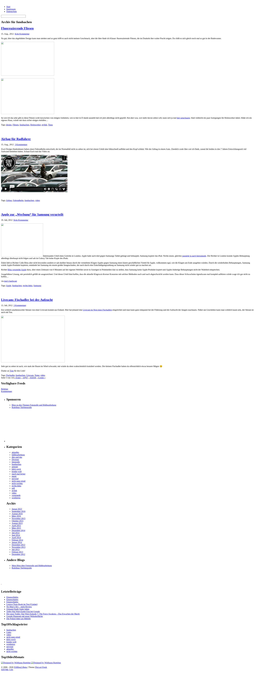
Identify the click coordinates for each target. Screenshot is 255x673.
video (37, 200)
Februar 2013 (17, 552)
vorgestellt (16, 495)
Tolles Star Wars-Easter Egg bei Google (23, 611)
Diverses (15, 459)
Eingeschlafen (12, 597)
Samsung (37, 285)
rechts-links (27, 285)
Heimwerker (35, 125)
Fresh (44, 667)
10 (31, 378)
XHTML (5, 669)
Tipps (50, 125)
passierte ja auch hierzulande (194, 256)
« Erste (17, 378)
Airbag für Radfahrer (16, 139)
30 (35, 378)
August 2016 (17, 514)
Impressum (11, 9)
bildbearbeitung (18, 455)
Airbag (9, 200)
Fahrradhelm (18, 200)
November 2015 (18, 518)
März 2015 (16, 528)
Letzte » (42, 378)
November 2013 (18, 547)
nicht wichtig (17, 483)
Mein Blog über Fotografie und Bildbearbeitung (32, 565)
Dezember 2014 (18, 530)
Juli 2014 (15, 533)
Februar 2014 (17, 540)
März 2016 (16, 516)
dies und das (17, 457)
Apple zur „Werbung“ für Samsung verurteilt (32, 214)
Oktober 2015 (17, 521)
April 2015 (16, 526)
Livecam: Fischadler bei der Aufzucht (27, 299)
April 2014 (16, 537)
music (14, 476)
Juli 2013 (15, 549)
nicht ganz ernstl (18, 481)
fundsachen (24, 125)
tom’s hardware (10, 281)
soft (13, 488)
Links (8, 632)
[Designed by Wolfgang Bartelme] (46, 663)
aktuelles (15, 452)
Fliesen (16, 125)
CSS (11, 669)
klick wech (16, 469)
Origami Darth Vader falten (17, 609)
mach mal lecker (18, 474)
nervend (15, 479)
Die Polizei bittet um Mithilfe (18, 619)
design (9, 125)
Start (8, 7)
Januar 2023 (17, 509)
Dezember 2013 (18, 545)
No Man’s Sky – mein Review (19, 607)
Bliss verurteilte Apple (17, 270)
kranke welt (17, 471)
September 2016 (18, 511)
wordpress (16, 498)
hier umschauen (183, 118)
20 (33, 378)
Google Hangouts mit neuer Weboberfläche (24, 616)
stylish (44, 125)
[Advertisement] (32, 130)
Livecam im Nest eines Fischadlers (97, 310)
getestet (15, 467)
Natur (37, 375)
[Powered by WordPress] (16, 663)
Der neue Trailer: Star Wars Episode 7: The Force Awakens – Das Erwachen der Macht (43, 614)
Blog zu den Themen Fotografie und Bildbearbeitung (34, 405)
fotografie (16, 462)
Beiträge (4, 389)
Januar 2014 (17, 542)
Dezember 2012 (18, 554)
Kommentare (6, 391)
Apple (8, 285)
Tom (12, 371)
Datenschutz (11, 11)
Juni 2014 (16, 535)
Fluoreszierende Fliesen (17, 28)
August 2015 (17, 523)
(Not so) (38, 667)
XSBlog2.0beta (20, 667)
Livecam (30, 375)
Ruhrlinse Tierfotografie (22, 407)
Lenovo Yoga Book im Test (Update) (21, 604)
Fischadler (10, 375)
